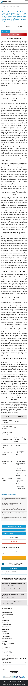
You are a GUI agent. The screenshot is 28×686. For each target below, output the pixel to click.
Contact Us (21, 681)
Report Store (9, 6)
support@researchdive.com (10, 573)
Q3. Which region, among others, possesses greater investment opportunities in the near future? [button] (13, 509)
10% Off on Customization (14, 558)
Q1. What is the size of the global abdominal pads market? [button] (13, 499)
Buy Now (14, 541)
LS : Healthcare (8, 23)
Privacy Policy (5, 633)
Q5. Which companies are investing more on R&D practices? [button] (13, 518)
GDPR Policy (5, 631)
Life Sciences (16, 6)
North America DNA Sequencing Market (12, 601)
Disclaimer (6, 681)
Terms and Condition (7, 638)
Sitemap (14, 681)
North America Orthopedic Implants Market (13, 583)
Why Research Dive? (7, 612)
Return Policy (5, 634)
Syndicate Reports (6, 622)
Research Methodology (7, 614)
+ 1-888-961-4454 (8, 571)
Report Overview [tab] (5, 31)
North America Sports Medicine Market (12, 589)
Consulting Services (6, 626)
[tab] (14, 499)
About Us (4, 610)
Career (3, 615)
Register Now (14, 672)
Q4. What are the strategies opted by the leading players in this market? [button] (13, 513)
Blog (3, 617)
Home (3, 6)
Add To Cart (14, 537)
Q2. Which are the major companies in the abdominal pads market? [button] (11, 504)
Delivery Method (6, 636)
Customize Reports (6, 624)
